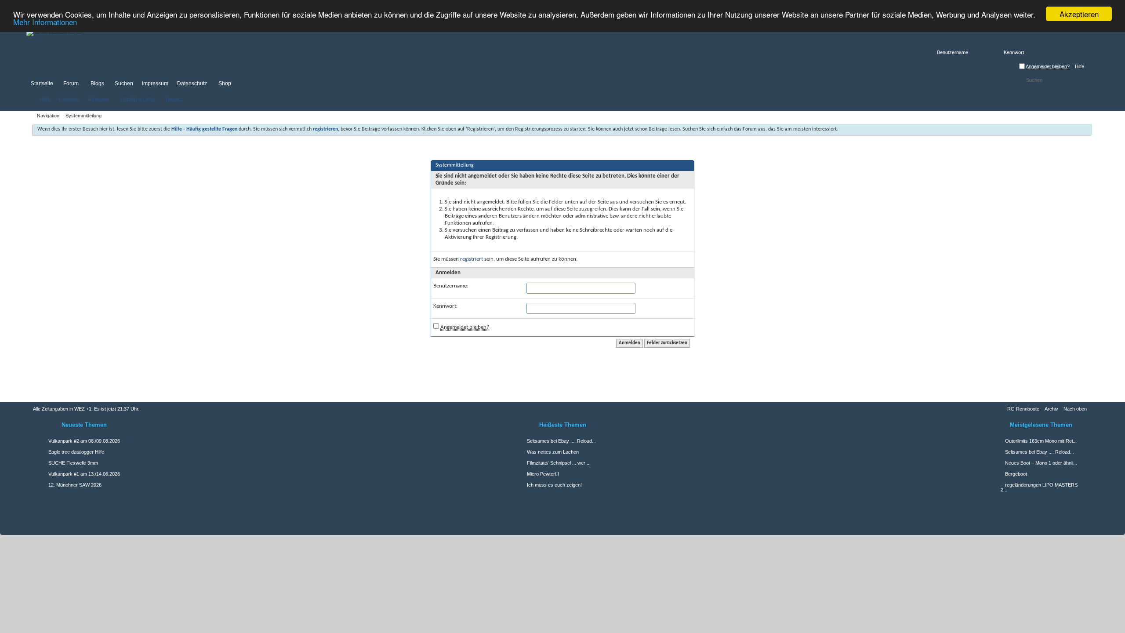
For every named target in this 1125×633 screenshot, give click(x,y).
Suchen (124, 83)
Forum (71, 83)
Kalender (69, 99)
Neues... (175, 99)
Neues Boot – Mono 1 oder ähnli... (1041, 463)
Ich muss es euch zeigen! (554, 484)
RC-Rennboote (1023, 408)
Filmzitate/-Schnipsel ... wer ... (559, 463)
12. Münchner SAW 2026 (75, 484)
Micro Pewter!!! (543, 474)
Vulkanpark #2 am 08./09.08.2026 (84, 441)
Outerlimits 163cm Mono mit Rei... (1041, 441)
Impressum (155, 83)
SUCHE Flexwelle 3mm (73, 463)
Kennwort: (445, 306)
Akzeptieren (1079, 13)
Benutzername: (450, 286)
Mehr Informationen (45, 21)
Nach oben (1075, 408)
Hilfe (1079, 66)
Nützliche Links (137, 99)
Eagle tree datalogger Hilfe (76, 452)
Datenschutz (192, 83)
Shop (224, 83)
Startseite (42, 83)
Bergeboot (1016, 474)
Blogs (97, 83)
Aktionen (98, 99)
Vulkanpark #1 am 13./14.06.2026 (84, 474)
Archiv (1051, 408)
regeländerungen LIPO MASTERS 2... (1039, 487)
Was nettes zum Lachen (553, 452)
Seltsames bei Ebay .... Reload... (1039, 452)
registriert (471, 259)
